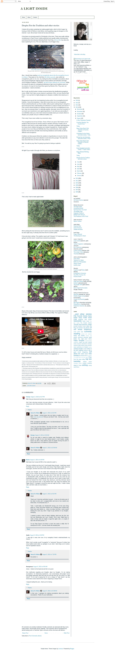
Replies (30, 409)
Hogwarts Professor (79, 213)
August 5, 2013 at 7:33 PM (49, 554)
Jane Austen (88, 319)
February (79, 173)
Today (78, 126)
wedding (89, 363)
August (79, 118)
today (83, 359)
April (78, 168)
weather (85, 363)
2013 (77, 107)
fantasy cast (89, 335)
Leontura (60, 648)
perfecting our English (82, 347)
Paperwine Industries (79, 305)
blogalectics (88, 329)
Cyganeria (76, 270)
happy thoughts (79, 340)
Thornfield (76, 253)
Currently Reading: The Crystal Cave (82, 123)
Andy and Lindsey (78, 281)
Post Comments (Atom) (35, 635)
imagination (76, 342)
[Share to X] (51, 383)
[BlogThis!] (49, 383)
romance (86, 350)
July (78, 162)
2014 (77, 105)
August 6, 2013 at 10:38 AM (49, 591)
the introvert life (83, 355)
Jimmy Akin (58, 40)
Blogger (72, 648)
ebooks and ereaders (86, 333)
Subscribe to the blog (79, 54)
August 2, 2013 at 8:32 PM (49, 493)
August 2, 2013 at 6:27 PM (38, 396)
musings (90, 343)
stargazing (85, 352)
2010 (77, 183)
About (29, 17)
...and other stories (30, 385)
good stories (88, 338)
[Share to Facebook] (53, 383)
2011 (77, 180)
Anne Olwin (77, 258)
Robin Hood (86, 321)
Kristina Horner (77, 276)
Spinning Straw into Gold (80, 209)
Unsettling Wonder (78, 208)
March (79, 171)
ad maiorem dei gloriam (82, 327)
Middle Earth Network (79, 214)
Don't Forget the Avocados (80, 288)
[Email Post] (45, 383)
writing (85, 365)
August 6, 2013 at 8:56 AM (40, 566)
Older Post (66, 633)
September (80, 116)
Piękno (83, 270)
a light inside (34, 8)
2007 (77, 189)
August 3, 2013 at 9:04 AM (42, 435)
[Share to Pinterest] (55, 383)
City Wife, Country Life (79, 275)
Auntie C (76, 283)
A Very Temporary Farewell (83, 120)
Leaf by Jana (77, 265)
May (78, 166)
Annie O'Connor (78, 227)
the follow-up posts (50, 77)
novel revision (88, 345)
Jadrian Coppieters (78, 244)
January (79, 175)
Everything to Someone (80, 273)
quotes (90, 347)
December (80, 109)
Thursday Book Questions (80, 324)
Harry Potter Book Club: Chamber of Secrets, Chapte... (83, 130)
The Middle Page (78, 211)
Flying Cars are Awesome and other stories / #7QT (84, 137)
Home (23, 17)
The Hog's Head (78, 206)
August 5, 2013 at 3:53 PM (37, 535)
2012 (77, 178)
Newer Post (25, 633)
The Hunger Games (86, 322)
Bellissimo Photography (80, 262)
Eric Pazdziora (77, 247)
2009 (77, 185)
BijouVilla (76, 294)
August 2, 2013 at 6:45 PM (37, 459)
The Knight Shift (78, 284)
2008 (77, 187)
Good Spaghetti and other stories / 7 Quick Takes (83, 148)
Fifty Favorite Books (80, 316)
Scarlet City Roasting (79, 299)
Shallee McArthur (78, 229)
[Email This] (48, 383)
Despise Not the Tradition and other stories (83, 158)
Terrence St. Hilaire (79, 260)
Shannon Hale (77, 226)
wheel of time (77, 365)
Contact (35, 17)
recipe (85, 348)
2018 (77, 100)
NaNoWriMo (78, 321)
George (28, 396)
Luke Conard (77, 240)
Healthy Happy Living (79, 296)
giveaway (86, 337)
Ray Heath (76, 302)
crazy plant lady (78, 331)
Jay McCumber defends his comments (54, 82)
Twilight (90, 324)
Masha (28, 459)
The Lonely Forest (78, 252)
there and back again (83, 357)
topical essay (87, 361)
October (79, 113)
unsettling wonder (78, 363)
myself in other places (79, 345)
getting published (78, 337)
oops (75, 347)
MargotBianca (77, 304)
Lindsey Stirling (78, 250)
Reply (27, 406)
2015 (77, 102)
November (80, 111)
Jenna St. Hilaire (35, 413)
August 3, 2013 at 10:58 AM (49, 447)
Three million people (35, 69)
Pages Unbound (78, 234)
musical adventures (82, 343)
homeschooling (88, 340)
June (78, 164)
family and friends (79, 335)
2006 (77, 192)
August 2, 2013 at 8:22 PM (49, 413)
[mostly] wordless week (80, 326)
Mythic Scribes (77, 221)
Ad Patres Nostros (78, 200)
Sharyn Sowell (77, 263)
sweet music (84, 353)
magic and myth (83, 342)
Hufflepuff (80, 319)
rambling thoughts (78, 348)
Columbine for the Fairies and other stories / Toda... (84, 134)
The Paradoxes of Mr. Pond (81, 216)
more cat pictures (38, 417)
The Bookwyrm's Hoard (80, 235)
